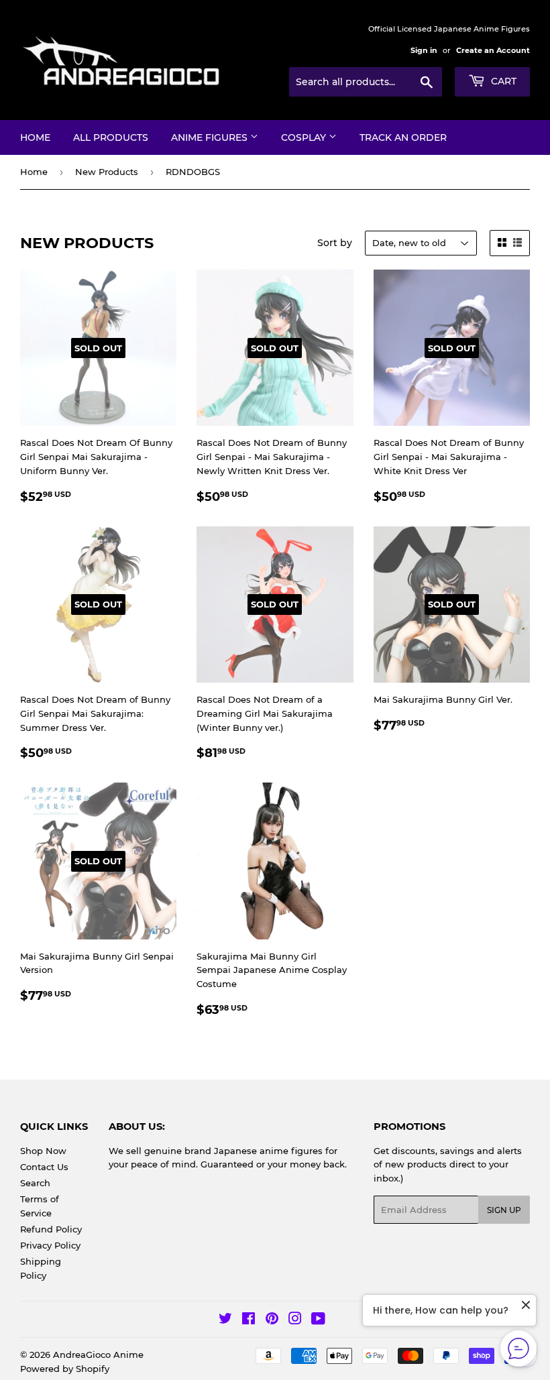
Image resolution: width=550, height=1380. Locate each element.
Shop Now (43, 1150)
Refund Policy (51, 1229)
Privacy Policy (50, 1245)
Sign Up (504, 1210)
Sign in (423, 50)
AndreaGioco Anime (98, 1354)
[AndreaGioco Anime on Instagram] (295, 1320)
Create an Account (493, 50)
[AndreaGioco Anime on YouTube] (318, 1320)
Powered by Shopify (64, 1368)
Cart (502, 81)
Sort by (334, 243)
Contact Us (44, 1166)
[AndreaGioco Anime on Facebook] (248, 1320)
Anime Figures (210, 137)
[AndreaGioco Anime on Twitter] (225, 1320)
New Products (106, 171)
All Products (110, 137)
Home (35, 137)
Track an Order (403, 137)
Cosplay (305, 137)
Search (35, 1182)
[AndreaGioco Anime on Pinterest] (272, 1320)
